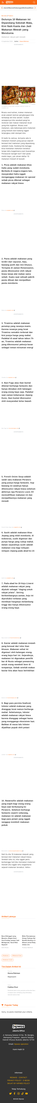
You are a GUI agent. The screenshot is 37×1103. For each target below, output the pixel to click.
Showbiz (32, 8)
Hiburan (11, 8)
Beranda (4, 15)
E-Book (26, 1080)
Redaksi (13, 1077)
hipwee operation (21, 1044)
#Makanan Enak (16, 955)
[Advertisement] (18, 65)
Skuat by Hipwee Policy (18, 1083)
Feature (5, 8)
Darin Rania (5, 947)
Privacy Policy (14, 1080)
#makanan (6, 955)
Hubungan (18, 8)
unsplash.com (9, 210)
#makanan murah (8, 959)
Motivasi (25, 8)
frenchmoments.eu (15, 637)
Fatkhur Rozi (13, 987)
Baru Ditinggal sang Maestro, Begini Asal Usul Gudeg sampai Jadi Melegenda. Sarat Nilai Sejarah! (10, 940)
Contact (23, 1077)
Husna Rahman (24, 41)
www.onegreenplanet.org (15, 850)
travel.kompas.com (13, 428)
